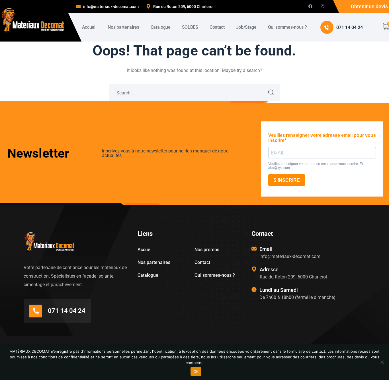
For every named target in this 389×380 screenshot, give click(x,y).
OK (196, 371)
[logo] (32, 20)
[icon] (310, 6)
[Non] (382, 362)
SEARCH (271, 92)
